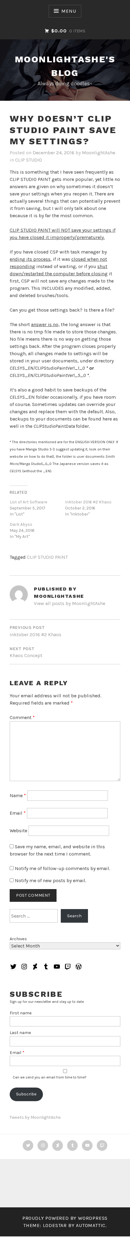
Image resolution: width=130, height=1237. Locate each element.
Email (18, 813)
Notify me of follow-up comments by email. (62, 868)
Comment (22, 717)
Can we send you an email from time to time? (49, 1077)
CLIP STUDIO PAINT (47, 557)
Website (18, 830)
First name (21, 1013)
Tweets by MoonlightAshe (35, 1117)
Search (74, 915)
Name (18, 795)
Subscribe (26, 1094)
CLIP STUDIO (28, 160)
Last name (20, 1032)
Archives (18, 938)
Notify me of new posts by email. (50, 880)
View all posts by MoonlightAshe (69, 603)
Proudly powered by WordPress (65, 1218)
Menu (68, 11)
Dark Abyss (21, 524)
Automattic (91, 1225)
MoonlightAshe (98, 152)
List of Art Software (28, 502)
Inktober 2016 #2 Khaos (88, 502)
